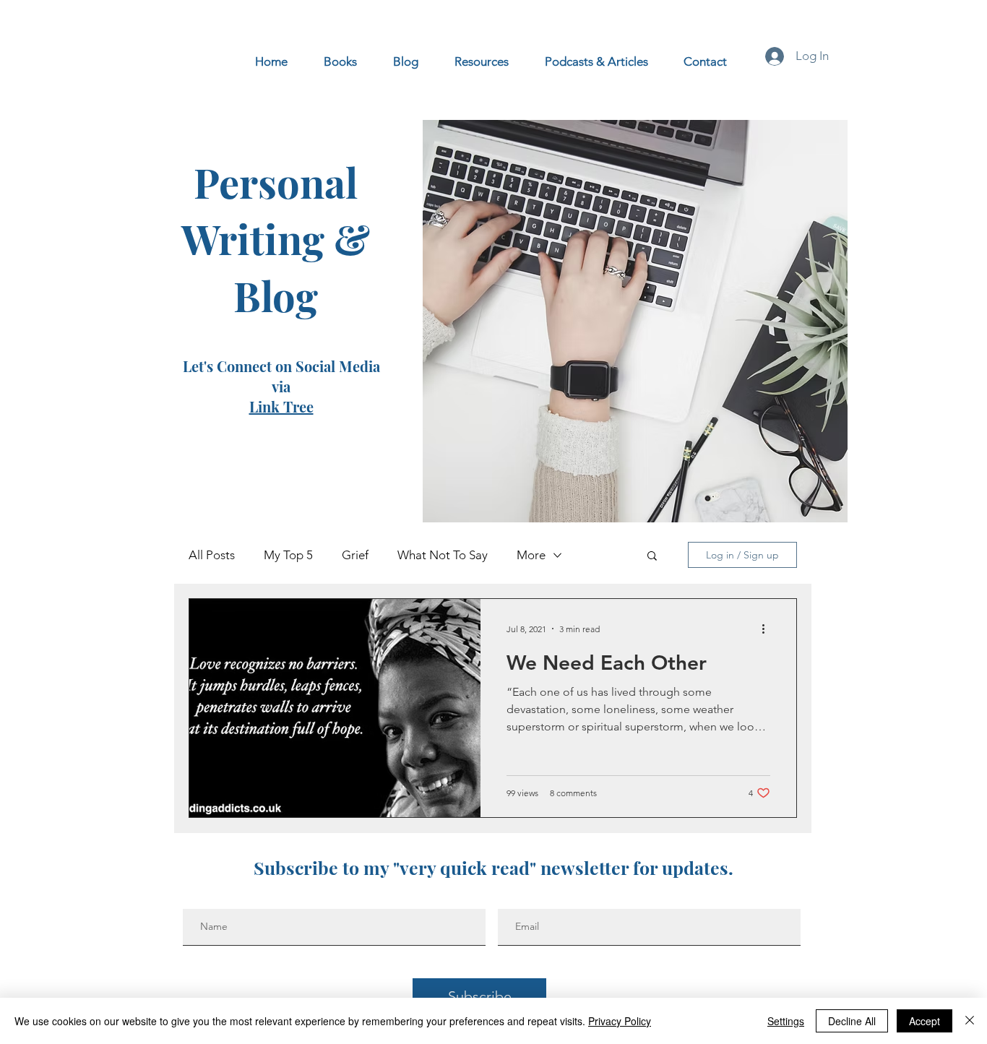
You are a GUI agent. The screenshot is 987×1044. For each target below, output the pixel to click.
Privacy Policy (619, 1021)
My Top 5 (288, 555)
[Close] (969, 1020)
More (531, 555)
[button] (652, 556)
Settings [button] (785, 1021)
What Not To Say (442, 555)
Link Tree (281, 406)
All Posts (212, 555)
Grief (355, 555)
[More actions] (768, 628)
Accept (924, 1021)
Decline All (852, 1021)
